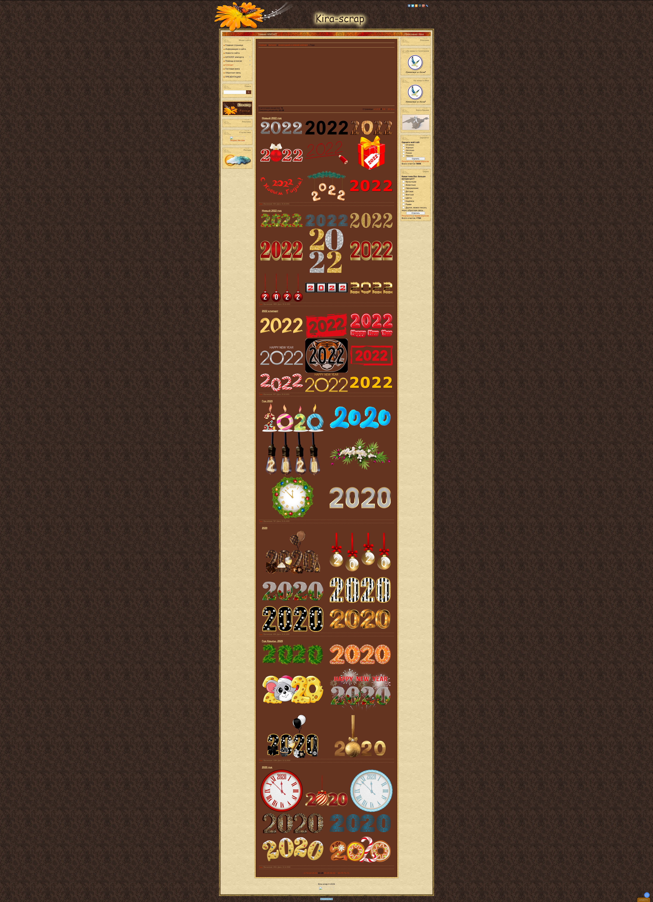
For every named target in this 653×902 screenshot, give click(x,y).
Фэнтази (410, 194)
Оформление (412, 188)
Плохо (409, 153)
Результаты (407, 161)
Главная (262, 34)
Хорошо (410, 147)
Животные (411, 185)
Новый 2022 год (272, 118)
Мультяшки (411, 181)
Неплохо (410, 150)
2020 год (267, 767)
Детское (409, 191)
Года (260, 204)
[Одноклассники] (416, 6)
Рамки (409, 204)
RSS (227, 34)
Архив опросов (421, 161)
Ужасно (409, 156)
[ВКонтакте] (409, 6)
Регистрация (411, 34)
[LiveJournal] (427, 6)
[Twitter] (413, 6)
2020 (264, 528)
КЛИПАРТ (272, 34)
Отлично (410, 145)
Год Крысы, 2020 (272, 641)
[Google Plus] (423, 6)
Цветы (409, 198)
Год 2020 (267, 401)
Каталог (273, 45)
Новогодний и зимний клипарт (293, 45)
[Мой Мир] (420, 6)
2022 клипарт (270, 311)
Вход (421, 34)
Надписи (410, 201)
